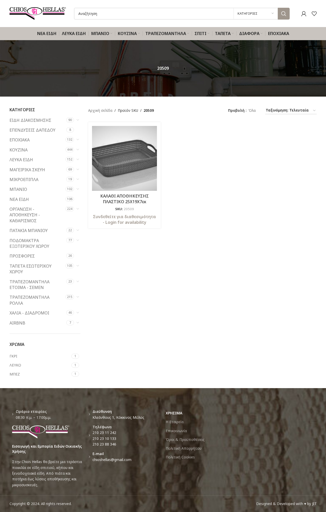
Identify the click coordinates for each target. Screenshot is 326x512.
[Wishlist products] (314, 13)
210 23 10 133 (104, 438)
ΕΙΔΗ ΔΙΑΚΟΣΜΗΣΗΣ (30, 120)
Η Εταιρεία (174, 421)
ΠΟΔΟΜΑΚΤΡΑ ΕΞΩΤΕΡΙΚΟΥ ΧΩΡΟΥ (29, 243)
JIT (314, 503)
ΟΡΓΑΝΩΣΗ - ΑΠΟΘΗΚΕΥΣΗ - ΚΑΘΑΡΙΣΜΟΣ (25, 215)
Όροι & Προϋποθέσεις (185, 439)
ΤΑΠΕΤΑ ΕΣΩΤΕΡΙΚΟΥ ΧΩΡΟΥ (31, 269)
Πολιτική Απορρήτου (184, 448)
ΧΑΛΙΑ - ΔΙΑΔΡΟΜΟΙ (29, 313)
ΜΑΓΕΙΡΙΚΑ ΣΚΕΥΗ (27, 170)
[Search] (284, 14)
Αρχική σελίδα (100, 110)
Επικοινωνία (176, 430)
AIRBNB (17, 323)
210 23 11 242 (104, 432)
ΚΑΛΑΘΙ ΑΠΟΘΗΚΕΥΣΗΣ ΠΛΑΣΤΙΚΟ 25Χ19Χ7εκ (124, 198)
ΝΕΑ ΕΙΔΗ (19, 199)
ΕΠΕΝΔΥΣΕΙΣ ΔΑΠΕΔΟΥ (32, 130)
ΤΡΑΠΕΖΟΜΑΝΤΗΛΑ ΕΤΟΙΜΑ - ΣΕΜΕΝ (29, 284)
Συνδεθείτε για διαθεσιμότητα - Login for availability (124, 219)
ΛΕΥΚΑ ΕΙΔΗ (21, 160)
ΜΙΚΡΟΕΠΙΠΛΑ (24, 179)
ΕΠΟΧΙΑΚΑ (20, 140)
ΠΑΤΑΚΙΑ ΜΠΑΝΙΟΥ (29, 230)
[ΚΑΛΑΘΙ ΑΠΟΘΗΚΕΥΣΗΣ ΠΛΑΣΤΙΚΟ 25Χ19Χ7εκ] (124, 158)
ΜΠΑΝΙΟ (18, 189)
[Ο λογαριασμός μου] (304, 13)
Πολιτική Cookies (180, 457)
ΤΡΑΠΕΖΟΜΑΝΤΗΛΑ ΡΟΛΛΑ (29, 300)
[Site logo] (38, 13)
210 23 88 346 (104, 444)
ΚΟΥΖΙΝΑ (19, 150)
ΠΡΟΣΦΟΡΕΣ (22, 256)
